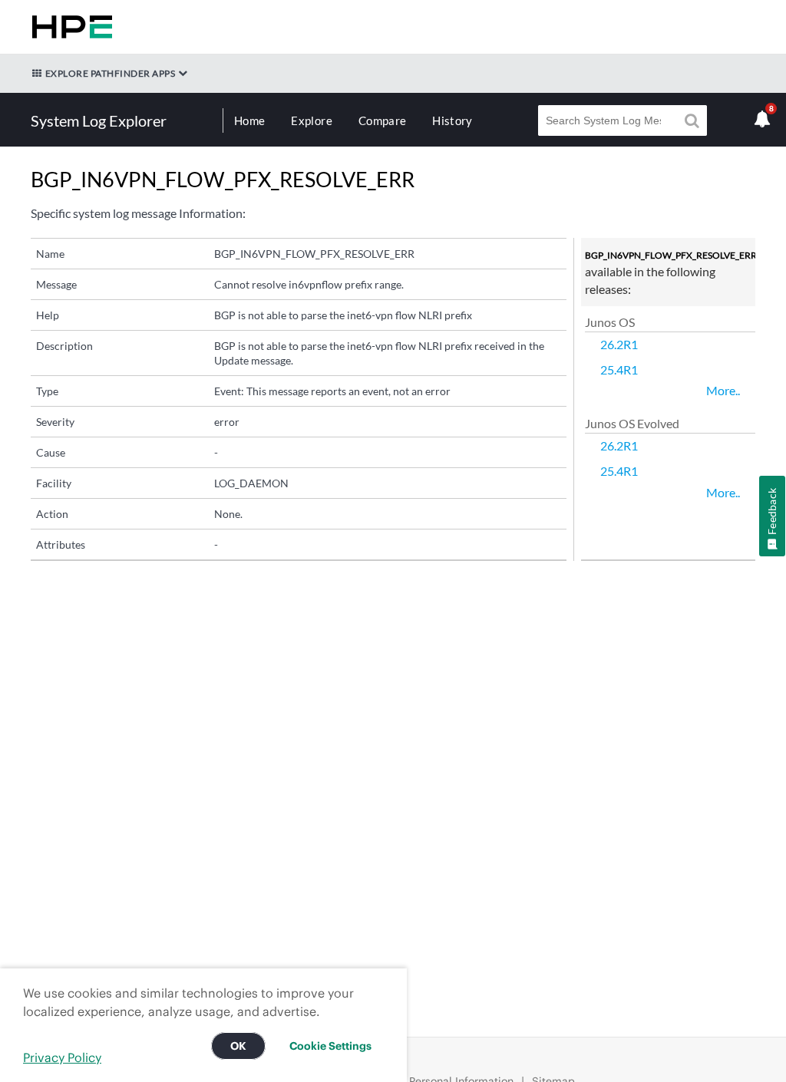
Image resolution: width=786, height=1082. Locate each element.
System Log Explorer (99, 120)
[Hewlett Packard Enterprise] (69, 27)
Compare (382, 120)
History (452, 120)
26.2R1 (619, 344)
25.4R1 (619, 369)
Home (249, 120)
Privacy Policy (62, 1057)
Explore (311, 120)
